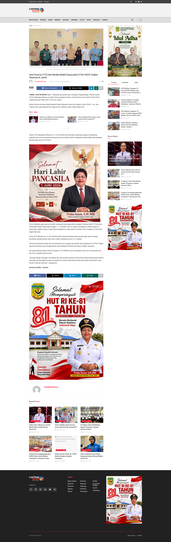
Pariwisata (83, 491)
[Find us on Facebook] (31, 489)
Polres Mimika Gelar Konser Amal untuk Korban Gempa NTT (89, 118)
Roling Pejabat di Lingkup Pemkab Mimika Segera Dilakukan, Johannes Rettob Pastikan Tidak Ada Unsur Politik (131, 102)
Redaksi (40, 1)
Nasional (66, 20)
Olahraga (83, 486)
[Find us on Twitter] (133, 1)
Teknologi (96, 20)
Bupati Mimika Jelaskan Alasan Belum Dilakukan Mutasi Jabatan (129, 125)
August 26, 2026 (45, 121)
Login (47, 1)
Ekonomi (43, 20)
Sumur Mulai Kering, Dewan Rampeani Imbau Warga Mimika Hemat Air (92, 456)
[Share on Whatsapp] (96, 88)
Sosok (89, 20)
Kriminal (57, 20)
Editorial (70, 483)
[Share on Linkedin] (91, 88)
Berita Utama (33, 20)
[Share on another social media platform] (101, 88)
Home (30, 25)
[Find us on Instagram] (136, 1)
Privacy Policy (33, 1)
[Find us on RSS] (141, 1)
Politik (82, 20)
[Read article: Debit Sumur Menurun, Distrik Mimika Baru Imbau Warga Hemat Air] (33, 119)
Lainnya (104, 20)
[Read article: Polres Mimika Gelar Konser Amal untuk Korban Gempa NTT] (72, 119)
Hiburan (70, 489)
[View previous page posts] (64, 128)
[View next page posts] (67, 128)
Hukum (50, 20)
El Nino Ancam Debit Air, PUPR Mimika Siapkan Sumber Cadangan (65, 456)
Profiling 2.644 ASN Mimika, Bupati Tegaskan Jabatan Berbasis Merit (90, 427)
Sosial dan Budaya (96, 484)
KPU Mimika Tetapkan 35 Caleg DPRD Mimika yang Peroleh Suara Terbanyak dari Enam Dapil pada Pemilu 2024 (131, 91)
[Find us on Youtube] (138, 1)
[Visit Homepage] (36, 10)
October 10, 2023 (54, 81)
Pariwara (74, 20)
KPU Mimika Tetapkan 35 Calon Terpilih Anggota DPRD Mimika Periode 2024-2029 (131, 113)
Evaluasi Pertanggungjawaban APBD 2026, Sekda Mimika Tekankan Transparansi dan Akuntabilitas (40, 456)
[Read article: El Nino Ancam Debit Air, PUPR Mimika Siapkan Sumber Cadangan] (66, 444)
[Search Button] (132, 19)
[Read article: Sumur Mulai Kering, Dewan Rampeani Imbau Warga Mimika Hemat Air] (92, 444)
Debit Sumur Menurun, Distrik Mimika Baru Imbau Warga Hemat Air (51, 118)
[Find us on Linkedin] (45, 489)
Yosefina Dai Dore (40, 81)
